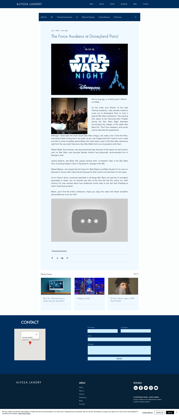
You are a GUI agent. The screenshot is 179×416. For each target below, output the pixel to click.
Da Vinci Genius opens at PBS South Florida (122, 299)
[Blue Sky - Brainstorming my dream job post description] (56, 286)
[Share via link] (67, 258)
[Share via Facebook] (52, 258)
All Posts (44, 17)
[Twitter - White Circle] (146, 388)
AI (77, 17)
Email (89, 336)
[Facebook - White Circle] (141, 388)
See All (136, 274)
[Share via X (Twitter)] (57, 258)
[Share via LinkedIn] (62, 258)
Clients (81, 394)
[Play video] (89, 220)
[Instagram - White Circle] (151, 388)
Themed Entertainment (64, 17)
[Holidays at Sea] (90, 286)
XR (52, 17)
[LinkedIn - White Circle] (136, 388)
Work (81, 387)
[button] (136, 17)
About (81, 391)
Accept (170, 412)
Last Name (124, 327)
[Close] (176, 412)
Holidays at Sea (83, 298)
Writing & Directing (88, 17)
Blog (81, 401)
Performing (117, 17)
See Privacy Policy (24, 413)
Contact (82, 404)
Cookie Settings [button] (148, 412)
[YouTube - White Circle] (156, 388)
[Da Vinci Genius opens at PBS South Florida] (123, 286)
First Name (91, 327)
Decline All (159, 412)
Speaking (82, 397)
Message (91, 344)
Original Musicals (104, 17)
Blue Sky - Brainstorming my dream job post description (54, 299)
